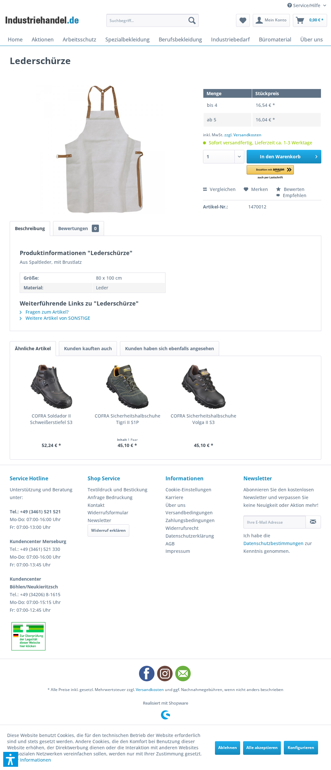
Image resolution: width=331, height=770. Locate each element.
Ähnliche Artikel (33, 348)
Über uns (176, 505)
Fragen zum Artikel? (46, 312)
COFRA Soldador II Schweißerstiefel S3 (51, 419)
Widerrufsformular (108, 512)
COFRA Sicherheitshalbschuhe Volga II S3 (203, 419)
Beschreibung (30, 228)
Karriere (174, 497)
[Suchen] (192, 20)
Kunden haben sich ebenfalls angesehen (169, 348)
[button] (270, 172)
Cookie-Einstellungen (188, 489)
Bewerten (293, 189)
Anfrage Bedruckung (110, 497)
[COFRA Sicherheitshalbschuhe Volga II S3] (203, 386)
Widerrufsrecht (182, 528)
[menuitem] (152, 20)
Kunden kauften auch (88, 348)
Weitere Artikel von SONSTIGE (57, 318)
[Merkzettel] (243, 20)
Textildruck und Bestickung (117, 489)
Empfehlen (294, 195)
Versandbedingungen (189, 512)
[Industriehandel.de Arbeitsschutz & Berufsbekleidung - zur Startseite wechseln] (42, 22)
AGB (170, 544)
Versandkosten (150, 689)
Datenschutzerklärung (190, 536)
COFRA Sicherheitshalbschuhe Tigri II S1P (127, 419)
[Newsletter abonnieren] (313, 522)
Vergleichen (222, 189)
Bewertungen (77, 228)
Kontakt (96, 505)
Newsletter (99, 520)
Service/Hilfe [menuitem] (307, 5)
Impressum (178, 551)
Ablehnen (227, 747)
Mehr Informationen (29, 760)
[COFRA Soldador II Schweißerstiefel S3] (51, 386)
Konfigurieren (301, 747)
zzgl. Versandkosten (243, 135)
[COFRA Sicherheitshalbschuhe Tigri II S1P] (127, 386)
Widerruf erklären (108, 530)
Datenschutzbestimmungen (273, 543)
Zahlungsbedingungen (190, 520)
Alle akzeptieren (262, 747)
